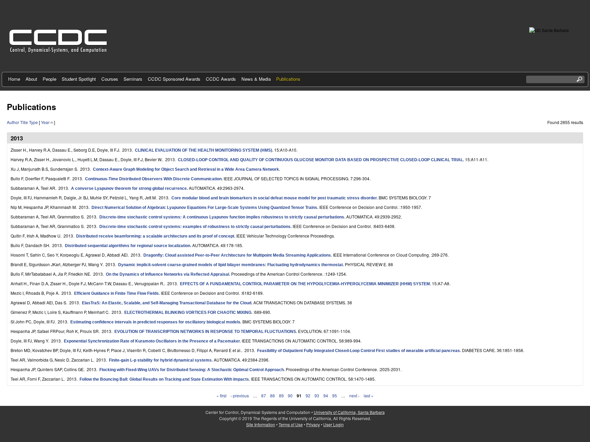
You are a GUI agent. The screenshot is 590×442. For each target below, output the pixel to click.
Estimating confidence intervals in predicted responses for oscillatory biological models (155, 322)
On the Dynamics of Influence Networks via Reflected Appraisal (167, 274)
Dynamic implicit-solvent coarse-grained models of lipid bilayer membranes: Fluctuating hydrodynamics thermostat (230, 264)
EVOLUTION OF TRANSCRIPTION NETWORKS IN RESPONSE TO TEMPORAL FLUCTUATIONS (205, 331)
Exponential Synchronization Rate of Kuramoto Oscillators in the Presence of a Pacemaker (152, 341)
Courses (109, 79)
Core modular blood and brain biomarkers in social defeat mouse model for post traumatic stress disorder (274, 198)
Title (24, 122)
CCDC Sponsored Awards (174, 79)
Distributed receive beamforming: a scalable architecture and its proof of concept (155, 236)
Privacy (313, 424)
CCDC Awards (221, 79)
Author (13, 122)
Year (45, 122)
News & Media (256, 79)
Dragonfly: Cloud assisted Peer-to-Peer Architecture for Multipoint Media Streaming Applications (237, 255)
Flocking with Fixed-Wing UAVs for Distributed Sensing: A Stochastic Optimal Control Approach (191, 369)
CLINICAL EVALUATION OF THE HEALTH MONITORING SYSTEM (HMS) (203, 150)
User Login (333, 424)
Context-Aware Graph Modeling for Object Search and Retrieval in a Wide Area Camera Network (186, 169)
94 (325, 395)
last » (369, 395)
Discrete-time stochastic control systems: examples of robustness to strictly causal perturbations (195, 226)
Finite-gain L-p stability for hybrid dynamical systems (160, 360)
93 (316, 395)
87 (263, 395)
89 (281, 395)
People (49, 79)
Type (33, 122)
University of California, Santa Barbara (349, 412)
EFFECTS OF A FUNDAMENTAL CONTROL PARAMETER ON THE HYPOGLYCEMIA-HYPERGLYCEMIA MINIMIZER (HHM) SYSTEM (305, 283)
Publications (288, 79)
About (31, 79)
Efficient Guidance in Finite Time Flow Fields (116, 293)
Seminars (133, 79)
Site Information (260, 424)
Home (14, 79)
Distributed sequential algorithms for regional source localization (127, 245)
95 (334, 395)
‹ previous (239, 395)
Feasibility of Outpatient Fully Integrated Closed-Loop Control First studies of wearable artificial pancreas (358, 350)
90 (290, 395)
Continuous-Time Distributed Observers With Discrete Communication (153, 179)
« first (221, 395)
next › (354, 395)
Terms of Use (291, 424)
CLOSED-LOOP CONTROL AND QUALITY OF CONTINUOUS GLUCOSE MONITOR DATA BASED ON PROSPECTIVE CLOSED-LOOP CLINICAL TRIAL (320, 159)
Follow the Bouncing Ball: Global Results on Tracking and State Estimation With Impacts (164, 379)
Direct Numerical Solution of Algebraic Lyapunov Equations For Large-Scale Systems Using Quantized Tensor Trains (204, 207)
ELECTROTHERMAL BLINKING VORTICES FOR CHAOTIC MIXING (187, 312)
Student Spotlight (79, 79)
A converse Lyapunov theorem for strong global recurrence (129, 188)
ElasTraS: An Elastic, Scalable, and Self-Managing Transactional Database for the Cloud (166, 303)
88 (272, 395)
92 (308, 395)
